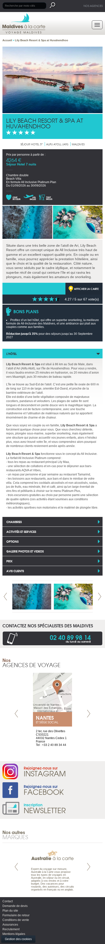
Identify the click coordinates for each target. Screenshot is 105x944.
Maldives (78, 144)
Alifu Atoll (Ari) (57, 144)
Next (99, 596)
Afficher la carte (86, 288)
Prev (5, 596)
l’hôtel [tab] (11, 353)
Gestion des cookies (18, 939)
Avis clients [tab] (15, 570)
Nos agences (93, 6)
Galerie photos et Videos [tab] (25, 551)
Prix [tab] (9, 561)
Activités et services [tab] (21, 531)
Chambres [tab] (14, 521)
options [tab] (12, 541)
